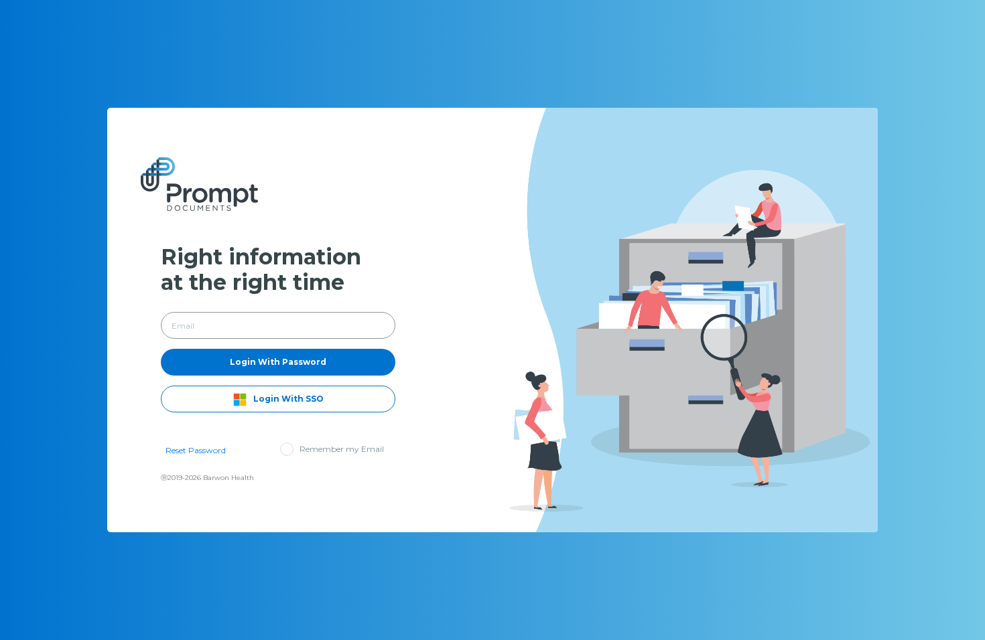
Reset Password (196, 450)
